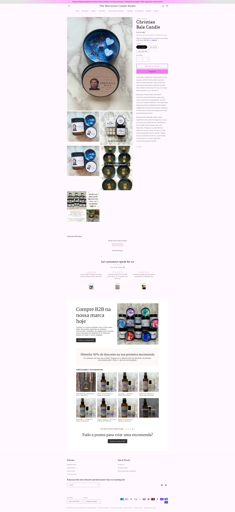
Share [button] (140, 146)
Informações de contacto (150, 507)
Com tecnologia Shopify (90, 507)
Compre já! (152, 71)
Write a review (117, 245)
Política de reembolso (103, 507)
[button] (69, 6)
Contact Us (121, 464)
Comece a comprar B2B (85, 340)
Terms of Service (72, 474)
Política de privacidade (116, 507)
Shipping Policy (71, 464)
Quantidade (139, 55)
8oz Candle (153, 47)
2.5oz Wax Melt (143, 51)
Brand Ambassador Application (127, 471)
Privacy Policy (71, 471)
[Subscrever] (98, 485)
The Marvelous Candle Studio (78, 507)
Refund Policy (71, 468)
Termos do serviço (128, 507)
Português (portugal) (91, 501)
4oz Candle (141, 47)
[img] (117, 264)
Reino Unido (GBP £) (74, 501)
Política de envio (138, 507)
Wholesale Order (123, 468)
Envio (147, 35)
